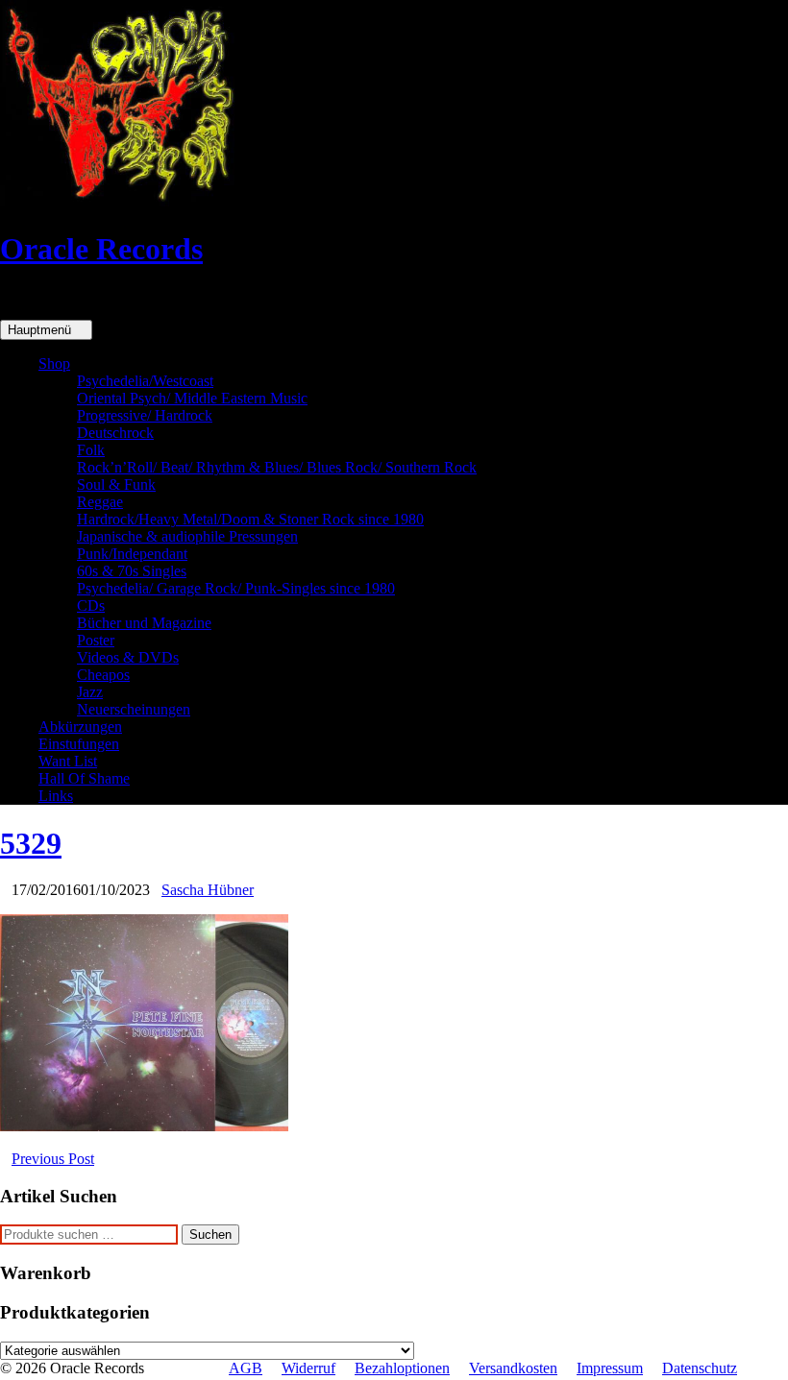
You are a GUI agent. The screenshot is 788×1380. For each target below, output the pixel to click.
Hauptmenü (41, 330)
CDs (91, 605)
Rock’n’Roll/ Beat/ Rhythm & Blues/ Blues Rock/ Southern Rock (277, 467)
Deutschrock (115, 432)
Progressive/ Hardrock (144, 415)
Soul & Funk (116, 484)
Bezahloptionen (402, 1368)
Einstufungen (78, 744)
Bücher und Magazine (144, 623)
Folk (91, 450)
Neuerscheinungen (133, 709)
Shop (54, 363)
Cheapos (103, 674)
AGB (245, 1368)
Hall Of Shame (84, 778)
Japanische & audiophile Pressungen (187, 536)
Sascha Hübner (207, 890)
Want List (67, 761)
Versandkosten (513, 1368)
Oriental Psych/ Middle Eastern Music (192, 398)
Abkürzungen (80, 726)
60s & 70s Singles (131, 571)
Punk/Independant (132, 553)
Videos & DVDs (128, 657)
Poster (95, 640)
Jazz (90, 692)
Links (55, 795)
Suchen (210, 1234)
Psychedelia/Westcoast (145, 381)
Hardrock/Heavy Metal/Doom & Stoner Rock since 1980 (250, 519)
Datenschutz (699, 1368)
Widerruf (308, 1368)
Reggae (100, 502)
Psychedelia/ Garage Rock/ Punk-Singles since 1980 (236, 588)
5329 (31, 843)
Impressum (610, 1368)
